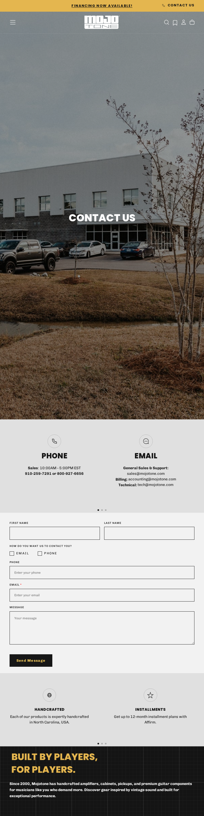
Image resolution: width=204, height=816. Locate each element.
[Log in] (183, 22)
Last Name (112, 523)
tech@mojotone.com (155, 485)
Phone (50, 553)
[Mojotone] (54, 763)
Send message (31, 661)
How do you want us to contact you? (40, 546)
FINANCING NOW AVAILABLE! (101, 5)
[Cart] (192, 22)
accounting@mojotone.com (152, 479)
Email (22, 553)
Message (17, 607)
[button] (13, 22)
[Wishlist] (175, 23)
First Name (19, 523)
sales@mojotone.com (146, 473)
